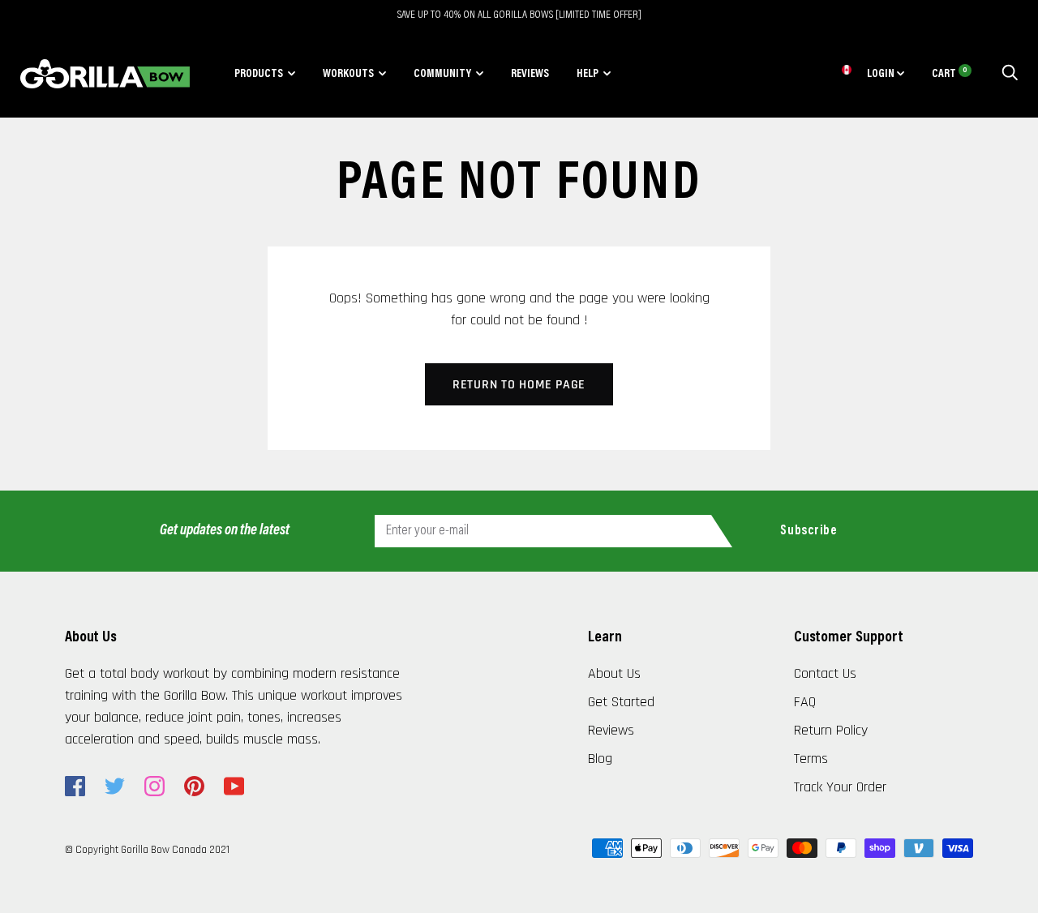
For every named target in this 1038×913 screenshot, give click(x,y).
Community (442, 74)
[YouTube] (234, 786)
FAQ (805, 701)
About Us (614, 673)
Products (258, 74)
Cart (949, 74)
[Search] (1010, 74)
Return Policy (831, 730)
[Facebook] (75, 786)
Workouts (348, 74)
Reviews (530, 74)
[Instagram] (154, 786)
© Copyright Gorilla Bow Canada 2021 (147, 849)
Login (882, 74)
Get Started (621, 701)
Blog (600, 758)
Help (587, 74)
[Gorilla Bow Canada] (105, 74)
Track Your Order (840, 787)
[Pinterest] (194, 786)
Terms (811, 758)
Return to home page (519, 384)
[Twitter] (115, 786)
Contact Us (825, 673)
